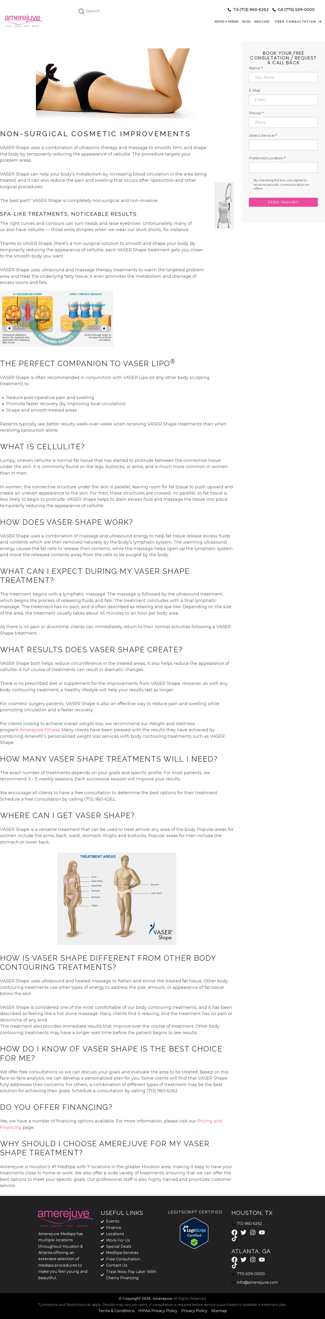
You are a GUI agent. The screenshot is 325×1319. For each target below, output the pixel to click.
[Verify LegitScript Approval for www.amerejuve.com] (194, 1220)
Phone (256, 113)
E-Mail (254, 90)
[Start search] (81, 11)
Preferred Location (267, 158)
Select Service (263, 135)
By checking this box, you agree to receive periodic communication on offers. (281, 184)
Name (256, 68)
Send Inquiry (283, 202)
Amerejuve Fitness (40, 730)
